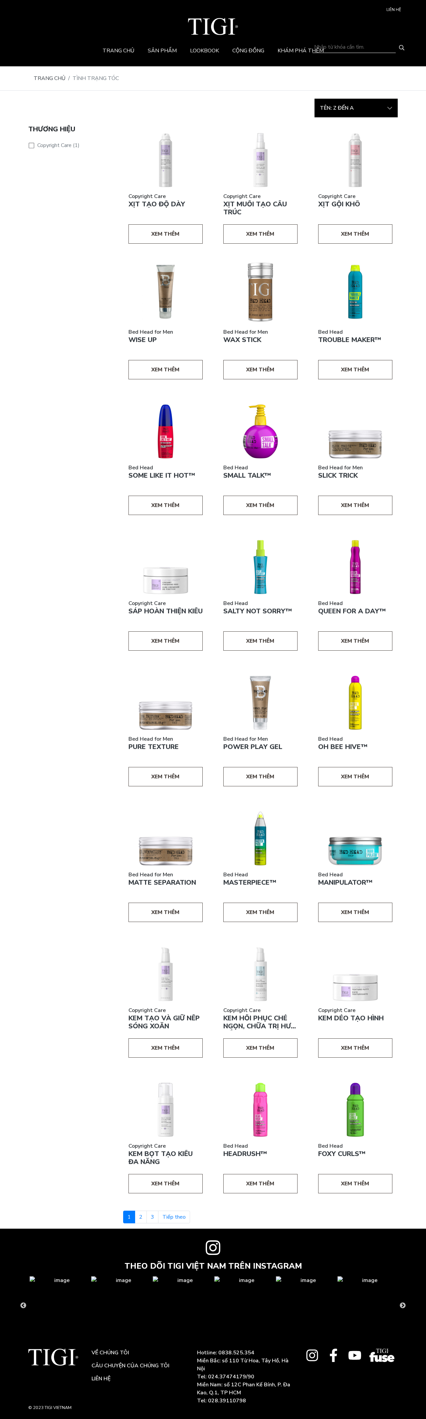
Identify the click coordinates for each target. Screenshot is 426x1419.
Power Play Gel (252, 746)
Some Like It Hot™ (161, 475)
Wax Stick (242, 339)
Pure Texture (153, 746)
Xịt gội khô (339, 204)
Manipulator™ (345, 882)
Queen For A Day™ (352, 611)
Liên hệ (393, 9)
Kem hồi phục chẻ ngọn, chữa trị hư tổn (257, 1026)
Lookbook (204, 50)
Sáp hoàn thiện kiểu (165, 611)
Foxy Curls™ (341, 1153)
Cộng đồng (248, 50)
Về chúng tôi (110, 1352)
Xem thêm (165, 234)
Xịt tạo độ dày (156, 204)
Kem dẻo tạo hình (351, 1018)
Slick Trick (338, 475)
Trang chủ (118, 50)
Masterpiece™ (249, 882)
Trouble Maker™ (349, 339)
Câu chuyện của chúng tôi (130, 1365)
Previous (23, 1305)
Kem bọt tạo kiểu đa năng (160, 1157)
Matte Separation (162, 882)
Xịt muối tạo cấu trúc (255, 208)
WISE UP (142, 339)
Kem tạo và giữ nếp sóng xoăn (164, 1022)
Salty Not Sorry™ (257, 611)
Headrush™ (245, 1153)
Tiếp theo (174, 1217)
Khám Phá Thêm (301, 50)
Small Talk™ (247, 475)
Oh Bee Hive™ (342, 746)
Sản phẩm (162, 50)
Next (402, 1305)
